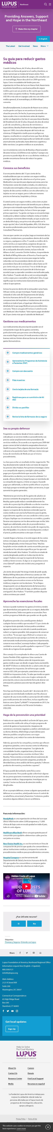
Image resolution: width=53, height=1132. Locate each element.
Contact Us (12, 1073)
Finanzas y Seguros (12, 942)
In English (43, 39)
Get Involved (24, 46)
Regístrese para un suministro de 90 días (28, 398)
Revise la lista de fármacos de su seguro (29, 416)
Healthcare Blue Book (12, 832)
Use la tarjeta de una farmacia (25, 389)
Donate (31, 1073)
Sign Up (12, 1029)
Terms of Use (32, 1119)
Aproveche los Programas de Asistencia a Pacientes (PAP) (29, 361)
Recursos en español (36, 1084)
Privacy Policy (20, 1119)
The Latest (10, 46)
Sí (19, 923)
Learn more (21, 1128)
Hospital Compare (11, 857)
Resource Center (15, 1078)
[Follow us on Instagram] (17, 1011)
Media (11, 1084)
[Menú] (50, 4)
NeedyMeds (8, 818)
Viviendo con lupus (28, 942)
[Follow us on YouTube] (12, 1011)
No (34, 923)
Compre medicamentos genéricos (27, 352)
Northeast (24, 4)
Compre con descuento (22, 371)
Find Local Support (35, 1078)
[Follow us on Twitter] (8, 1011)
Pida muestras (18, 380)
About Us (12, 1068)
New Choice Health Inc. (13, 843)
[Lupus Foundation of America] (9, 4)
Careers (31, 1068)
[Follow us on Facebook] (3, 1011)
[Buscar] (45, 4)
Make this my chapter (28, 29)
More (43, 46)
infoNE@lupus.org (10, 973)
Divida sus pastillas (20, 407)
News (35, 46)
